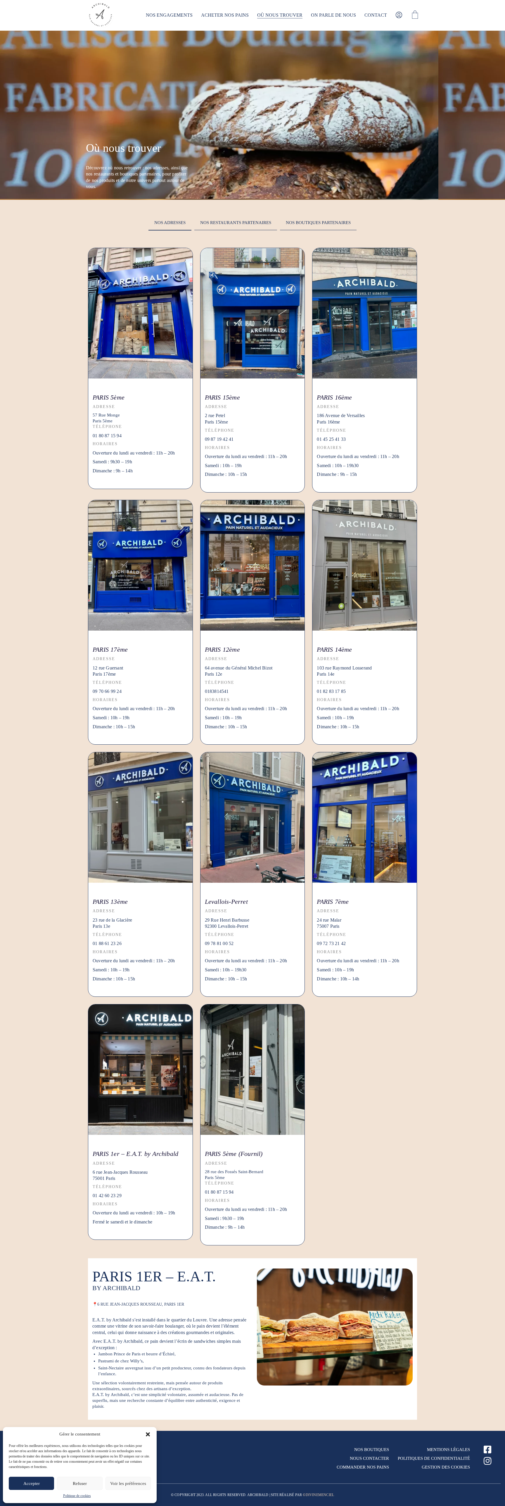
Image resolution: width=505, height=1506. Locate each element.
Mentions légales (448, 1449)
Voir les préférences (128, 1483)
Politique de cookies (77, 1496)
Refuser (80, 1483)
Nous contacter (369, 1458)
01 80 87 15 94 (107, 435)
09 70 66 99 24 (107, 691)
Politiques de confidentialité (434, 1458)
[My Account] (399, 15)
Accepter (31, 1483)
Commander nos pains (363, 1467)
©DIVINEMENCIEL (318, 1495)
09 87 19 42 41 (219, 439)
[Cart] (415, 15)
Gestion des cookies (446, 1467)
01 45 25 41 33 (331, 439)
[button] (148, 1434)
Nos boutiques (371, 1449)
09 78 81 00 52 (219, 943)
